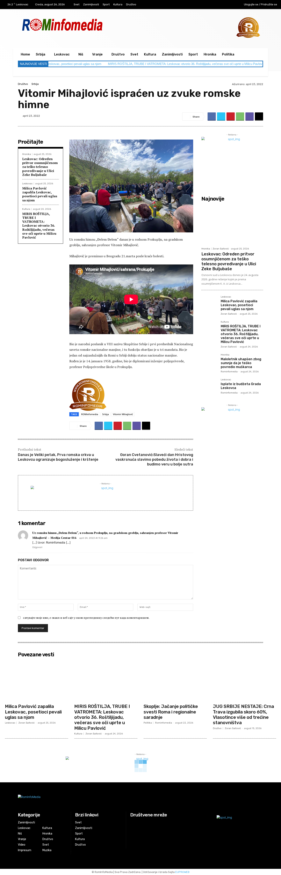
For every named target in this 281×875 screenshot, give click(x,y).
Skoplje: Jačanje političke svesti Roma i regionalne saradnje (171, 712)
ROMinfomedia (89, 414)
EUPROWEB (182, 872)
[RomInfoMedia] (98, 800)
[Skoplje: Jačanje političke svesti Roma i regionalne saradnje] (175, 680)
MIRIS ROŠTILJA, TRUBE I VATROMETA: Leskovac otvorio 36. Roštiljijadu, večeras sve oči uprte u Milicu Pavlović (150, 64)
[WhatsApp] (240, 116)
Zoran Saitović (221, 248)
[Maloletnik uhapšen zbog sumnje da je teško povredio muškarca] (209, 362)
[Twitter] (221, 116)
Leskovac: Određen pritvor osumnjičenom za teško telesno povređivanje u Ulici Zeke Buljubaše (40, 167)
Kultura (26, 209)
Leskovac (27, 183)
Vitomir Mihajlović (123, 414)
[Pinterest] (230, 116)
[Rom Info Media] (80, 24)
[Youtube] (229, 4)
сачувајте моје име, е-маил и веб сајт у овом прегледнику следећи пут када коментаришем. (86, 618)
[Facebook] (212, 4)
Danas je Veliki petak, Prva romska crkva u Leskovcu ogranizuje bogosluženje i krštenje (58, 457)
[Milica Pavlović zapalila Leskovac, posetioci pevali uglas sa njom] (209, 304)
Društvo (23, 84)
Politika (148, 723)
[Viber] (249, 116)
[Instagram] (221, 4)
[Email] (259, 116)
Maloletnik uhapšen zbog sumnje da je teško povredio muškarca (241, 363)
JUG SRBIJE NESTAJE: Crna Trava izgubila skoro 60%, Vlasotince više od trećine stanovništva (243, 714)
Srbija (35, 84)
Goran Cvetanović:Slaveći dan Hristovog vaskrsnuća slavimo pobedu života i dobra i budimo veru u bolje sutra (154, 460)
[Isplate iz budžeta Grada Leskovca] (209, 387)
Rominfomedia (229, 371)
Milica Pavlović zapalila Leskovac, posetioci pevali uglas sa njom (39, 194)
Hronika (26, 154)
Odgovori (37, 547)
